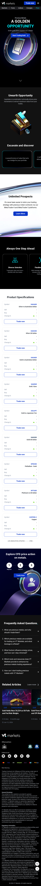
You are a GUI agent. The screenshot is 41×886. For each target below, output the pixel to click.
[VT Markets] (8, 3)
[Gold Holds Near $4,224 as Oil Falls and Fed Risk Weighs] (16, 697)
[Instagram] (28, 756)
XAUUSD (34, 437)
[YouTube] (9, 756)
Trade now (30, 3)
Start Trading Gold (19, 35)
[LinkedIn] (3, 756)
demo (22, 39)
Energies (29, 8)
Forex (13, 8)
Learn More (20, 214)
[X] (15, 756)
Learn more (33, 685)
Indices (20, 8)
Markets (4, 8)
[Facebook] (21, 756)
